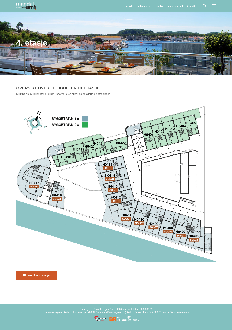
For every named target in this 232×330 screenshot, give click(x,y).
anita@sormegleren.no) (114, 312)
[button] (214, 6)
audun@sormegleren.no (175, 312)
